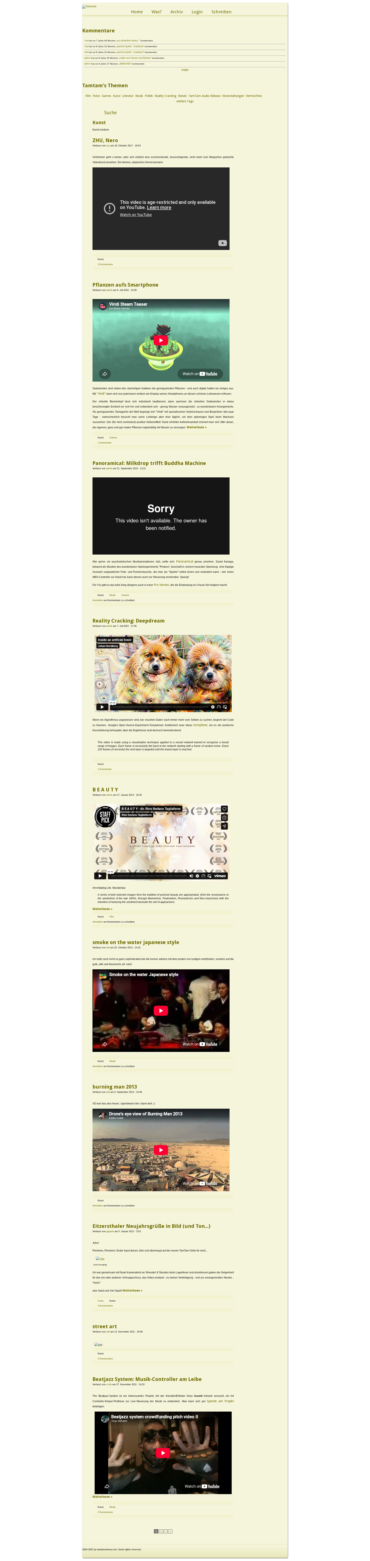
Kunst (117, 96)
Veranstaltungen (233, 96)
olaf (86, 52)
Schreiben (222, 11)
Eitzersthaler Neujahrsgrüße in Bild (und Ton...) (151, 1226)
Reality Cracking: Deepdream (128, 621)
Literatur (128, 96)
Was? (157, 11)
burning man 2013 (114, 1087)
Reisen (182, 96)
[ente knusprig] (100, 1259)
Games (106, 96)
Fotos (96, 96)
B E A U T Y (105, 790)
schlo (109, 1384)
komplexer (200, 725)
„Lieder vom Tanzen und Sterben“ (135, 58)
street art (104, 1326)
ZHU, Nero (105, 140)
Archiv (176, 11)
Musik (139, 96)
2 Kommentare (105, 1512)
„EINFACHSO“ (125, 64)
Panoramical (184, 561)
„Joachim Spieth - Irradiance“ (130, 46)
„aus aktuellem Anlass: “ (128, 40)
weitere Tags (185, 101)
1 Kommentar (105, 442)
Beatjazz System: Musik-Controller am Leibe (147, 1379)
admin (87, 58)
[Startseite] (89, 6)
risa (86, 40)
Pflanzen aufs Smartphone (125, 285)
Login (197, 11)
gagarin (110, 1231)
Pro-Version (161, 585)
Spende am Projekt (220, 1401)
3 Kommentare (105, 264)
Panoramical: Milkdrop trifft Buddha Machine (149, 463)
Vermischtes (254, 96)
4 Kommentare (105, 1358)
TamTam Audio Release (204, 96)
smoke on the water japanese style (135, 942)
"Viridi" (101, 393)
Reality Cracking (165, 96)
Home (137, 11)
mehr (185, 70)
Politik (149, 96)
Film (88, 96)
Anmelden (97, 600)
